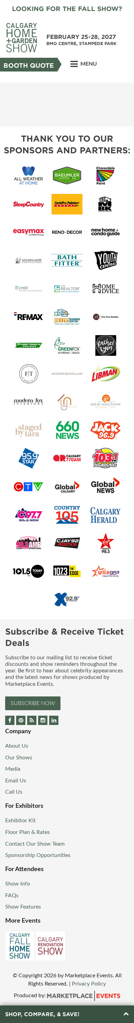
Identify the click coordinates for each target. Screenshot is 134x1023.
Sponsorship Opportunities (37, 855)
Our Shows (18, 757)
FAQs (12, 895)
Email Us (15, 780)
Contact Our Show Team (35, 844)
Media (12, 769)
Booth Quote (28, 65)
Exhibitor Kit (20, 820)
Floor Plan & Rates (27, 832)
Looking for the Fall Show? (67, 8)
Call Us (13, 792)
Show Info (17, 884)
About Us (16, 746)
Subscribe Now (33, 703)
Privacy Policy (89, 984)
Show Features (23, 907)
